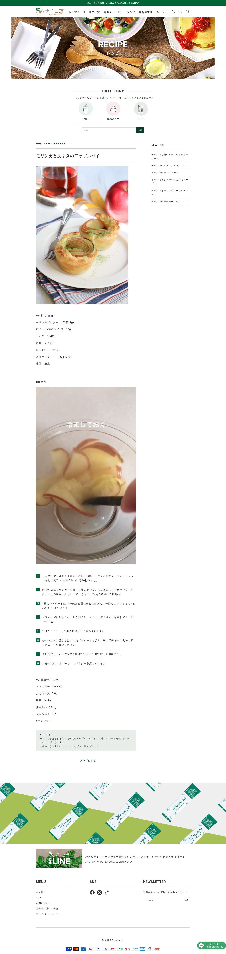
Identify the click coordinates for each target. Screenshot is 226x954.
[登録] (186, 900)
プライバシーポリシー (48, 914)
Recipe (41, 143)
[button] (173, 11)
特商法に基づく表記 (47, 908)
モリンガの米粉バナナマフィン (168, 165)
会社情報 (41, 892)
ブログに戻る (88, 760)
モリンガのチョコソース (164, 172)
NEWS (39, 897)
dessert (58, 143)
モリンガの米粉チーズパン (166, 201)
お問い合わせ (43, 903)
